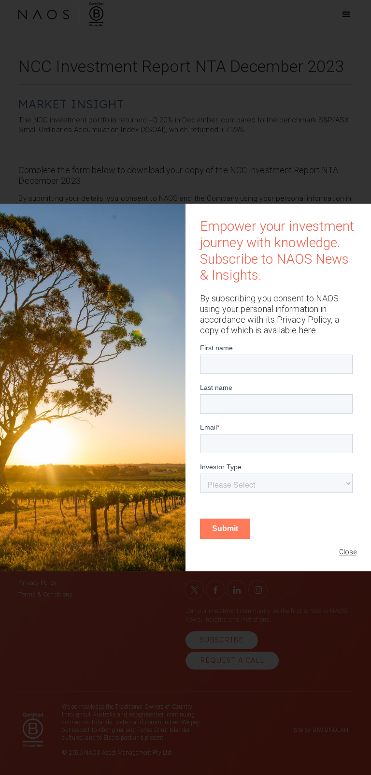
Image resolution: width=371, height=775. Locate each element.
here (307, 330)
